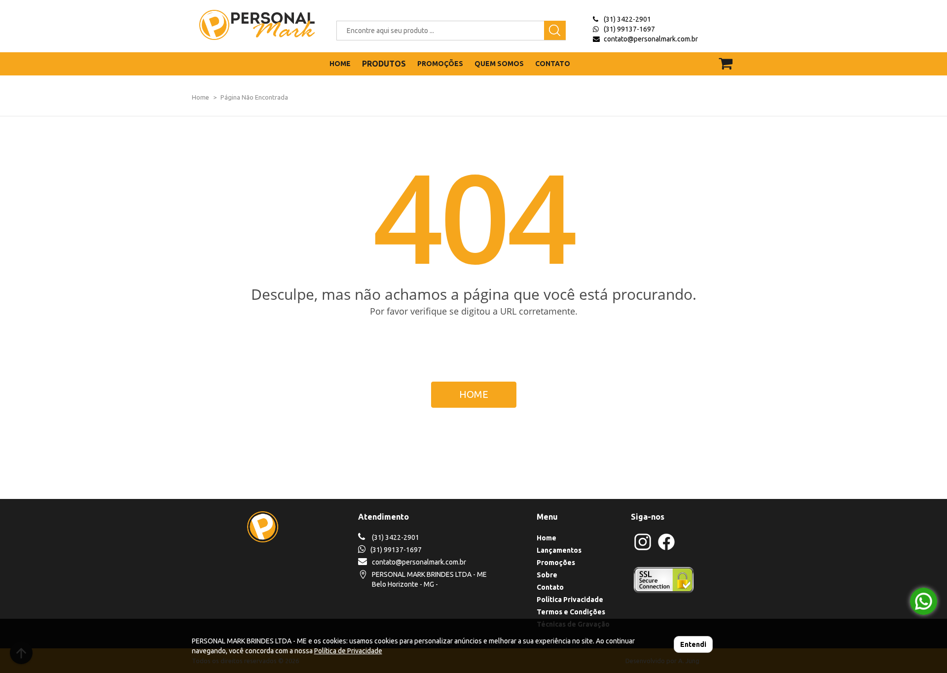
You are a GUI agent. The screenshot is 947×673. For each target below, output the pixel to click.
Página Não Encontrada (254, 97)
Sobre (547, 575)
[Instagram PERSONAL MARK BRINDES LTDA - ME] (642, 549)
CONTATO (552, 64)
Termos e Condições (571, 612)
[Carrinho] (732, 59)
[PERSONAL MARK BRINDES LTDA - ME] (250, 25)
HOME (340, 64)
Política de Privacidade (348, 651)
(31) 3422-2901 (627, 19)
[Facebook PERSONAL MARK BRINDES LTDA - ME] (666, 549)
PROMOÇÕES (440, 64)
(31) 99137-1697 (629, 29)
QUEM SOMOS (499, 64)
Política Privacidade (570, 599)
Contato (550, 587)
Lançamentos (559, 550)
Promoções (556, 563)
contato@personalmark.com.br (651, 39)
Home (200, 97)
